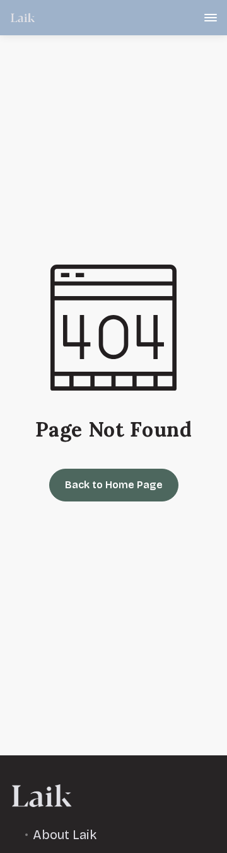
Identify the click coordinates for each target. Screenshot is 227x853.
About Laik (64, 834)
